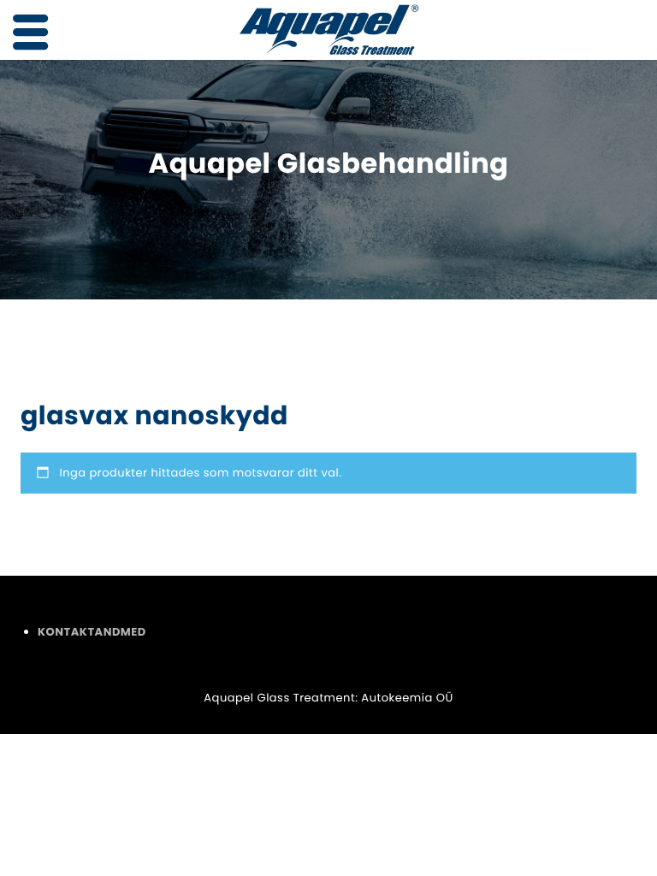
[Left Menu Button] (30, 33)
